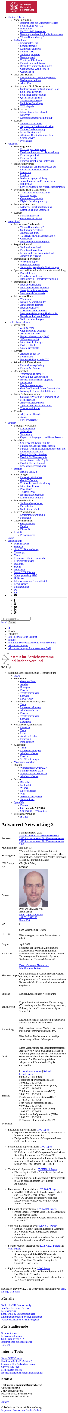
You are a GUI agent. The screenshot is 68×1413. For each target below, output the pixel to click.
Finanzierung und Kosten (33, 63)
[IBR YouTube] (15, 595)
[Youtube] (15, 606)
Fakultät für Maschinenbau (33, 454)
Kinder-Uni (26, 382)
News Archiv (27, 698)
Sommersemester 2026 (31, 770)
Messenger (19, 552)
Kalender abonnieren (31, 1071)
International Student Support (34, 241)
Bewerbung (26, 28)
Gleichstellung (27, 523)
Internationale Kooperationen (34, 287)
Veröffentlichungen (29, 693)
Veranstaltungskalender (31, 373)
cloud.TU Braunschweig (26, 549)
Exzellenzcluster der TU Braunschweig (39, 152)
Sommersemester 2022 (35, 841)
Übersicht (25, 727)
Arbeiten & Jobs (28, 736)
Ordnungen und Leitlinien (33, 330)
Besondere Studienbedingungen (36, 66)
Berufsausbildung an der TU (34, 359)
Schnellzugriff (15, 540)
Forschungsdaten (28, 195)
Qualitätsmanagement (31, 97)
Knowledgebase (28, 790)
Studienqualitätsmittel (31, 91)
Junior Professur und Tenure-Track (37, 181)
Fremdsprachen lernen (31, 276)
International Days (29, 307)
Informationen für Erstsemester (16, 1341)
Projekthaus (26, 140)
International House (30, 486)
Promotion (25, 172)
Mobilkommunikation (30, 968)
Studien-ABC (27, 51)
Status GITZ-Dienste (24, 572)
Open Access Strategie (31, 198)
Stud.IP (17, 566)
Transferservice (27, 491)
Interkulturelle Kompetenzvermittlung (39, 279)
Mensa (17, 555)
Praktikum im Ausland (31, 250)
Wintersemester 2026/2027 (33, 767)
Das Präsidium (27, 428)
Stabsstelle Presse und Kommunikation (39, 396)
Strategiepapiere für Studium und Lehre (40, 89)
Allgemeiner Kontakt (30, 414)
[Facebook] (14, 600)
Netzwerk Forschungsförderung (36, 207)
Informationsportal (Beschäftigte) (30, 581)
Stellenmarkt (26, 356)
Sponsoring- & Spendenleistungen (18, 1313)
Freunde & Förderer (30, 368)
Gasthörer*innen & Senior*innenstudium (40, 388)
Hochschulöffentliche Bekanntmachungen (22, 1372)
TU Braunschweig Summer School (37, 235)
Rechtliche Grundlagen (31, 103)
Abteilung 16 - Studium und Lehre (37, 135)
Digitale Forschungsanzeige (34, 201)
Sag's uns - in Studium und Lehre (36, 126)
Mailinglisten (26, 785)
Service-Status (27, 799)
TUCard (5, 1344)
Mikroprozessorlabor (24, 762)
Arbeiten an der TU (30, 353)
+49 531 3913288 (28, 917)
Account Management (31, 796)
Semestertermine (28, 45)
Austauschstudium (29, 232)
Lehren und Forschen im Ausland (37, 253)
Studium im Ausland (30, 247)
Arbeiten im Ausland (30, 255)
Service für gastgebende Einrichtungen (39, 267)
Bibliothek (25, 782)
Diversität (25, 529)
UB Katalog (20, 569)
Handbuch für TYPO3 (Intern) (16, 1361)
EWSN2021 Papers (47, 1169)
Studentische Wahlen (30, 509)
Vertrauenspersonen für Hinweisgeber (20, 1319)
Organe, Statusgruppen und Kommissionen (41, 437)
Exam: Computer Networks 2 (34, 965)
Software (24, 695)
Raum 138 (24, 920)
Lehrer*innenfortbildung (32, 514)
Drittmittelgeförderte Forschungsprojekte (21, 1316)
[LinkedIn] (15, 610)
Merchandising (8, 1311)
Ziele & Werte (27, 327)
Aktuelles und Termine (31, 304)
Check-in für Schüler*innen (34, 376)
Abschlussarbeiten (29, 710)
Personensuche (27, 535)
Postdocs (24, 175)
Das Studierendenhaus (31, 385)
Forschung (13, 143)
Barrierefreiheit (33, 1410)
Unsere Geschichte (29, 348)
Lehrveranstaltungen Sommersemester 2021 (29, 648)
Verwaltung (26, 434)
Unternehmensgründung (32, 365)
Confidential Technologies (33, 811)
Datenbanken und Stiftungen (34, 209)
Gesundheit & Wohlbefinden (34, 68)
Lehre (23, 733)
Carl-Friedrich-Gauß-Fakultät (34, 443)
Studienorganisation (30, 54)
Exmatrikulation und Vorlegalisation (38, 77)
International (14, 221)
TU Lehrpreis (27, 106)
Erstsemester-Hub (29, 43)
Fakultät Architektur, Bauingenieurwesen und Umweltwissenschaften (42, 450)
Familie (24, 526)
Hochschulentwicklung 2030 (34, 336)
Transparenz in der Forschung (35, 192)
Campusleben (27, 71)
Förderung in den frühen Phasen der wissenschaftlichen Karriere (38, 168)
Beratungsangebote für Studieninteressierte (41, 34)
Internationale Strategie (31, 342)
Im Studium (20, 40)
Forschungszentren (29, 158)
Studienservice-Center (31, 123)
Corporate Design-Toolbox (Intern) (18, 1364)
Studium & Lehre (16, 17)
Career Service (27, 138)
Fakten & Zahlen (28, 345)
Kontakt (18, 532)
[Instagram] (15, 604)
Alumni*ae (25, 83)
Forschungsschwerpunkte (33, 149)
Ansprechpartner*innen (32, 402)
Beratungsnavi (27, 57)
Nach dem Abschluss (30, 80)
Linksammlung (21, 586)
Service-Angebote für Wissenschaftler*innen (42, 186)
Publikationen (27, 741)
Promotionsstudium (30, 264)
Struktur (12, 422)
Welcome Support (29, 261)
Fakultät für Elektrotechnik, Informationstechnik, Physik (34, 459)
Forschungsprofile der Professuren (37, 161)
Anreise (24, 417)
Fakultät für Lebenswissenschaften (37, 445)
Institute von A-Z (28, 471)
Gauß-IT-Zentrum (29, 480)
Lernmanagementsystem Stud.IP (36, 117)
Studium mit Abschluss (31, 230)
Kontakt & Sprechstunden (33, 302)
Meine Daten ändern (11, 1369)
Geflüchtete (26, 238)
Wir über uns (26, 299)
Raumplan (25, 687)
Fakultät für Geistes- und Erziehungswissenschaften (33, 464)
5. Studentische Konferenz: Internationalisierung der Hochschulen (39, 312)
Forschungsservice (29, 215)
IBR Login (6, 667)
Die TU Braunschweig (19, 322)
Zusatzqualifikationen (31, 60)
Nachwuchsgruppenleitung (33, 178)
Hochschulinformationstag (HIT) (36, 379)
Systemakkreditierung (31, 100)
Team (23, 704)
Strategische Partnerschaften (34, 290)
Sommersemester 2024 (35, 838)
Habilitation (26, 184)
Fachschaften (26, 506)
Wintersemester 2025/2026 (33, 773)
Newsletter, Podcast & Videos (35, 316)
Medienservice (27, 399)
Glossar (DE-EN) (10, 1367)
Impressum (6, 1410)
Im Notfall (19, 563)
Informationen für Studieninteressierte (39, 22)
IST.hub (24, 816)
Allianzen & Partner (30, 333)
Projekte (24, 690)
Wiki (22, 793)
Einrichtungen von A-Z (31, 497)
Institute (18, 468)
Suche (11, 537)
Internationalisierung (30, 284)
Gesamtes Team (28, 681)
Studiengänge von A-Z (31, 25)
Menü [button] (4, 622)
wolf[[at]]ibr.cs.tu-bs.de (31, 914)
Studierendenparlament (31, 503)
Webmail (18, 546)
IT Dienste (19, 578)
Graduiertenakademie (31, 218)
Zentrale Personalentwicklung (35, 483)
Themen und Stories (30, 408)
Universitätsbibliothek (31, 477)
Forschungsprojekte (30, 155)
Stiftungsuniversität (29, 339)
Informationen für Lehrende (34, 112)
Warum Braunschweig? (32, 37)
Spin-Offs (19, 802)
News (17, 675)
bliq (22, 808)
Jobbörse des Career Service (15, 1308)
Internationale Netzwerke (32, 293)
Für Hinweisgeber (29, 420)
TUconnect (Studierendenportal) (30, 558)
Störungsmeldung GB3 (25, 575)
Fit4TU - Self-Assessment (33, 31)
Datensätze (25, 721)
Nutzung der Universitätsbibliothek (37, 391)
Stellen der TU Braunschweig (16, 1305)
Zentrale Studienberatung (32, 129)
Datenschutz (19, 1410)
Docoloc (24, 805)
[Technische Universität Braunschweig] (21, 12)
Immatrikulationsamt (30, 132)
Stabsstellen (26, 431)
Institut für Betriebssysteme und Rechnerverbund (32, 642)
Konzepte (25, 115)
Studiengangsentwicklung (33, 94)
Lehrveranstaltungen (30, 48)
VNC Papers (43, 1129)
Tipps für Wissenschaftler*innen (36, 405)
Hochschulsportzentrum (32, 494)
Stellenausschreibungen (32, 319)
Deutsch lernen (27, 273)
